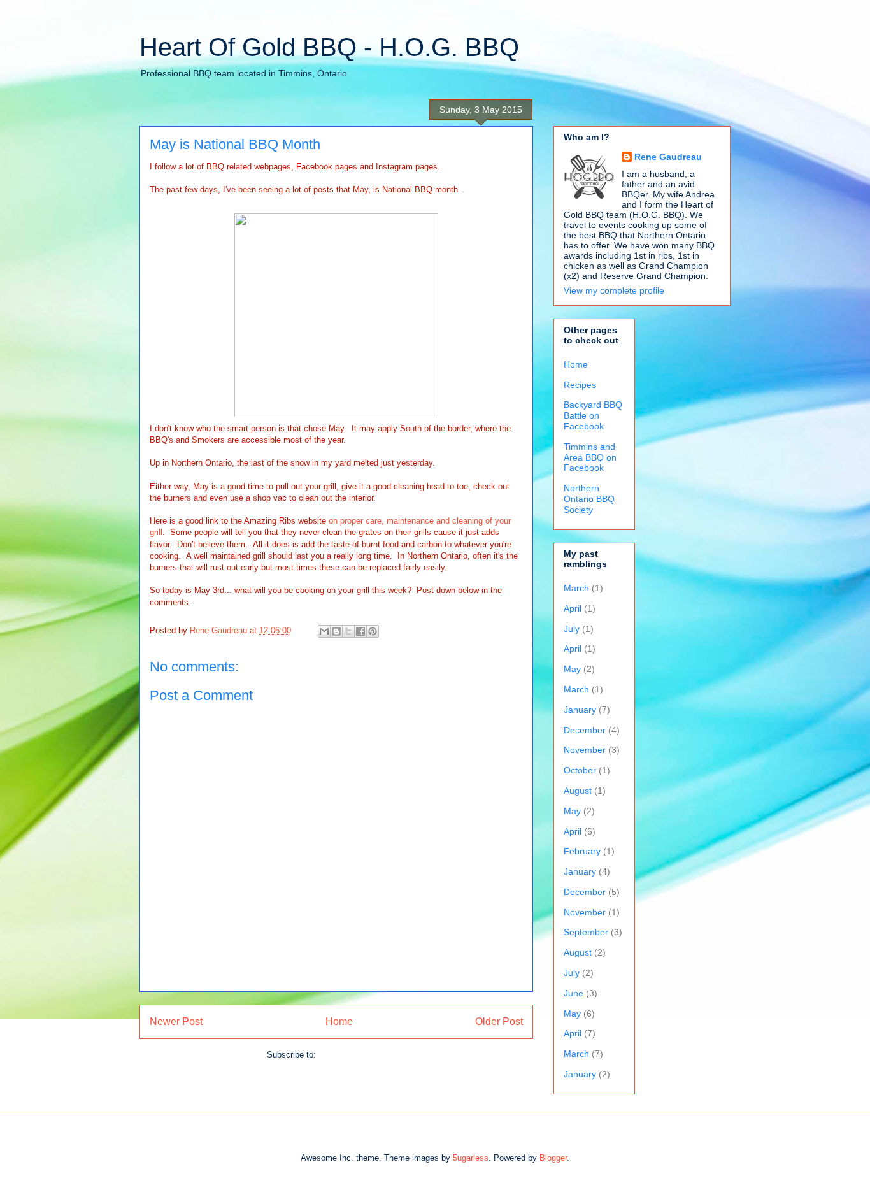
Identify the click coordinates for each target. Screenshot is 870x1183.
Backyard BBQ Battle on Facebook (593, 415)
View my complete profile (614, 290)
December (585, 730)
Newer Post (176, 1021)
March (576, 588)
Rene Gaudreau (668, 157)
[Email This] (324, 631)
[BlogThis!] (336, 631)
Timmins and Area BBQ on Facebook (590, 457)
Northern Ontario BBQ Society (589, 499)
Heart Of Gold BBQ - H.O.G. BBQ (329, 47)
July (572, 629)
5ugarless (470, 1158)
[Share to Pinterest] (372, 631)
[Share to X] (348, 631)
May (572, 669)
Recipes (580, 385)
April (572, 608)
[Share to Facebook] (360, 631)
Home (339, 1021)
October (580, 770)
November (585, 750)
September (586, 932)
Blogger (553, 1158)
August (578, 790)
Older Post (499, 1021)
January (580, 710)
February (582, 851)
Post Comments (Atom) (362, 1054)
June (573, 993)
